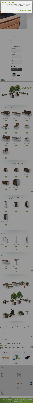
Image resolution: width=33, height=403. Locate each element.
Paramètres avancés (21, 10)
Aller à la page (28, 10)
